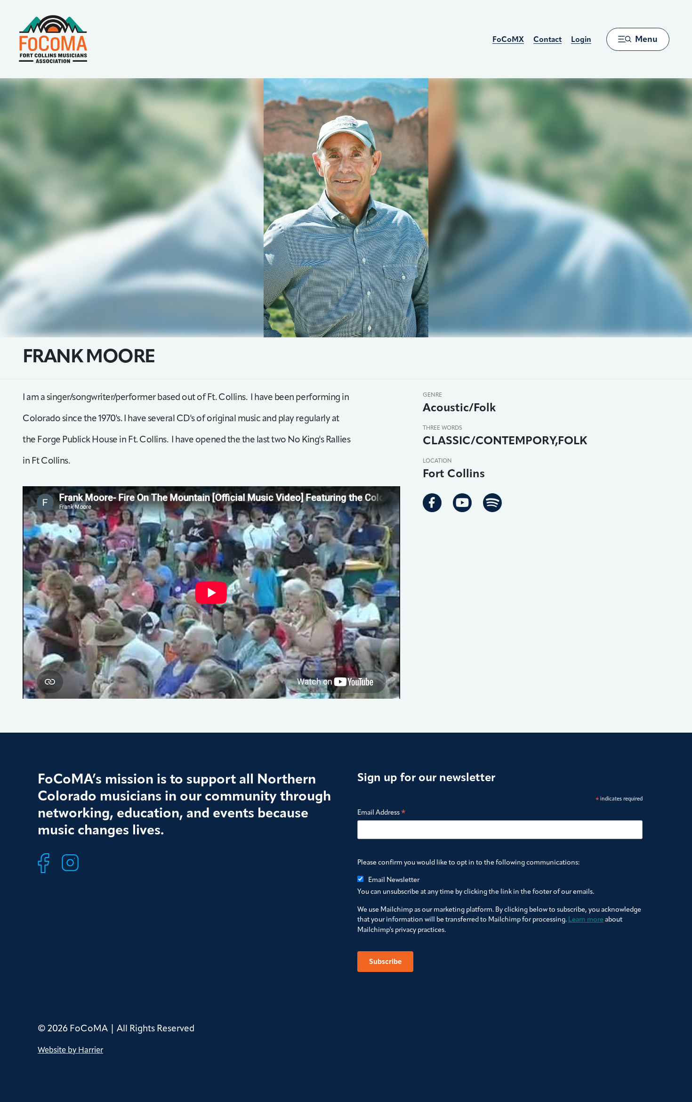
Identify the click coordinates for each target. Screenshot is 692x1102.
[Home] (53, 39)
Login (581, 39)
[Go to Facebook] (432, 502)
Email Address (381, 813)
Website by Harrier (70, 1049)
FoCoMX (508, 39)
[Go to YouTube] (462, 502)
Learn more (585, 919)
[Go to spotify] (492, 502)
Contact (547, 39)
